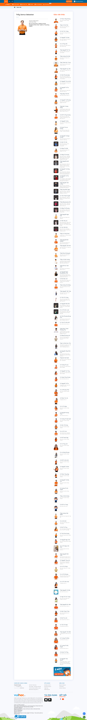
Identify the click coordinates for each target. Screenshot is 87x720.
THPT (12, 1)
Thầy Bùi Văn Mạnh (64, 357)
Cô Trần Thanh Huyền (65, 195)
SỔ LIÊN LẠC (47, 4)
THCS (9, 1)
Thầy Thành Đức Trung (65, 62)
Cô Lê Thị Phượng (64, 574)
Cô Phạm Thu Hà (64, 398)
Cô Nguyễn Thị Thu (64, 383)
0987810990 (70, 1)
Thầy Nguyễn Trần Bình (65, 632)
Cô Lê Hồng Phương (64, 452)
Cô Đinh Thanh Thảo (64, 611)
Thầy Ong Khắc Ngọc (65, 189)
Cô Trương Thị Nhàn (64, 638)
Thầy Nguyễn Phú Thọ (65, 50)
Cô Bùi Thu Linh (63, 618)
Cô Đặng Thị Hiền (64, 148)
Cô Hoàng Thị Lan (64, 364)
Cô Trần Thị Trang (64, 297)
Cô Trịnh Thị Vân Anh (65, 322)
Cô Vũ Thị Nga (63, 406)
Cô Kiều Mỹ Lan (63, 220)
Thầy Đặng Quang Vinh (65, 202)
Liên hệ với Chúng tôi (47, 686)
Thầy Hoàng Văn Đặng (65, 285)
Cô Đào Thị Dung (64, 425)
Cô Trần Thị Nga (64, 624)
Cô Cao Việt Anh (64, 227)
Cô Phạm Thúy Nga (64, 474)
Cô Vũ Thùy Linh (64, 443)
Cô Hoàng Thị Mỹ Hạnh (65, 418)
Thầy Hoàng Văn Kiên (65, 56)
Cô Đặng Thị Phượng (64, 208)
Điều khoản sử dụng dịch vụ (33, 689)
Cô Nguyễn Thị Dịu (64, 121)
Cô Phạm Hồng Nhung (65, 18)
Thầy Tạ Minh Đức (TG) (65, 343)
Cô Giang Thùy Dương (65, 377)
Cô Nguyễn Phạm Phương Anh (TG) (64, 272)
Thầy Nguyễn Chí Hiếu (65, 590)
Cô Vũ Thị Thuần (64, 566)
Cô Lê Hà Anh (63, 521)
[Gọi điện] (84, 717)
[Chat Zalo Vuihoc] (84, 713)
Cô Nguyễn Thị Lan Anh (65, 81)
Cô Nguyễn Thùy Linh (65, 560)
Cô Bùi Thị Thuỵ (63, 527)
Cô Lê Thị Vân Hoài (64, 581)
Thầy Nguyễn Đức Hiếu (65, 604)
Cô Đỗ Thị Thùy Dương (65, 115)
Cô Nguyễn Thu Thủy (65, 371)
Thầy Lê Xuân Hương (65, 259)
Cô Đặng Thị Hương (64, 154)
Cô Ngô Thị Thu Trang (65, 596)
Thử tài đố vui (61, 686)
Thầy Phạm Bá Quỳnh (65, 253)
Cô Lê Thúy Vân (63, 43)
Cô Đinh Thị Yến (63, 142)
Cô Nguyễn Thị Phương (65, 100)
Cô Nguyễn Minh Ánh (65, 303)
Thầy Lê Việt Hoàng (64, 496)
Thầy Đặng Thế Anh (64, 93)
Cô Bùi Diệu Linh (64, 278)
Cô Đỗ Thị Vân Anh (64, 460)
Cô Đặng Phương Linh (65, 335)
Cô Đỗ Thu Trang (64, 504)
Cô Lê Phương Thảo (64, 389)
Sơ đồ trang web (47, 689)
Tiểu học (6, 1)
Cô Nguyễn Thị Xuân (64, 37)
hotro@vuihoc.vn (19, 686)
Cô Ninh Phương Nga (65, 75)
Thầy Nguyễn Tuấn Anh (65, 245)
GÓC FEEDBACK (39, 4)
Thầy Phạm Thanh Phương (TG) (64, 329)
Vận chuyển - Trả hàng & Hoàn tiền (35, 686)
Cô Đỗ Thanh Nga (64, 437)
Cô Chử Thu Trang (64, 31)
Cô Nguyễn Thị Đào (64, 466)
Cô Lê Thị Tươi (63, 431)
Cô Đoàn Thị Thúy (64, 652)
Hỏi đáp (31, 4)
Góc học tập (24, 4)
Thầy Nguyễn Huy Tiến (65, 68)
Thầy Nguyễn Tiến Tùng (65, 291)
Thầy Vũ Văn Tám (64, 25)
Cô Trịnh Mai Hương (64, 533)
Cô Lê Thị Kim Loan (64, 310)
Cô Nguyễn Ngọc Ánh (65, 539)
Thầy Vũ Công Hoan (64, 233)
